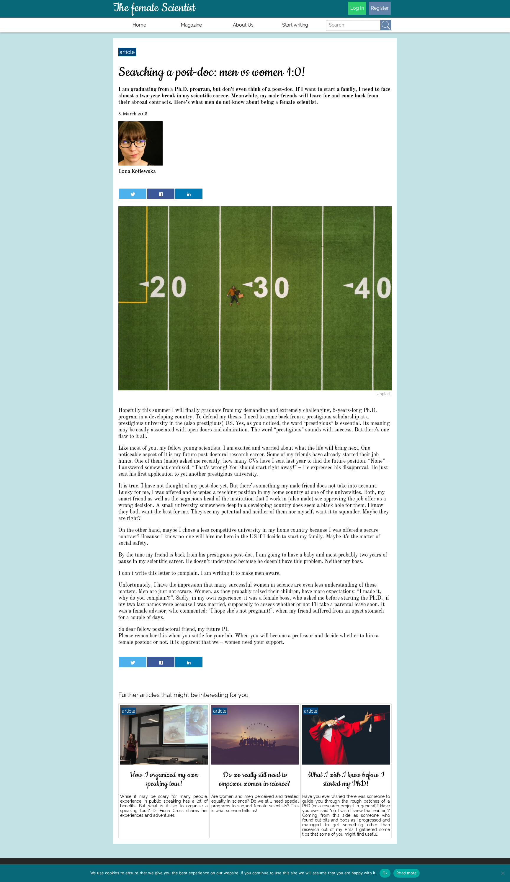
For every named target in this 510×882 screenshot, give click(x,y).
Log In (357, 8)
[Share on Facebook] (161, 194)
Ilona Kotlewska (137, 171)
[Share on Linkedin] (189, 194)
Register (380, 8)
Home (139, 25)
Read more (406, 872)
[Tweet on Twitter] (133, 194)
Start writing (295, 25)
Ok (385, 872)
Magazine (191, 25)
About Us (243, 25)
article (127, 52)
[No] (503, 873)
